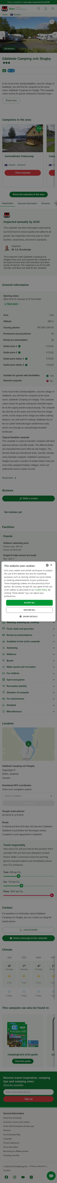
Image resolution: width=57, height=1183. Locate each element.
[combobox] (47, 565)
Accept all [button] (29, 602)
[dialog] (28, 591)
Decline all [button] (29, 610)
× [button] (51, 565)
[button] (28, 616)
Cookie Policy (41, 589)
